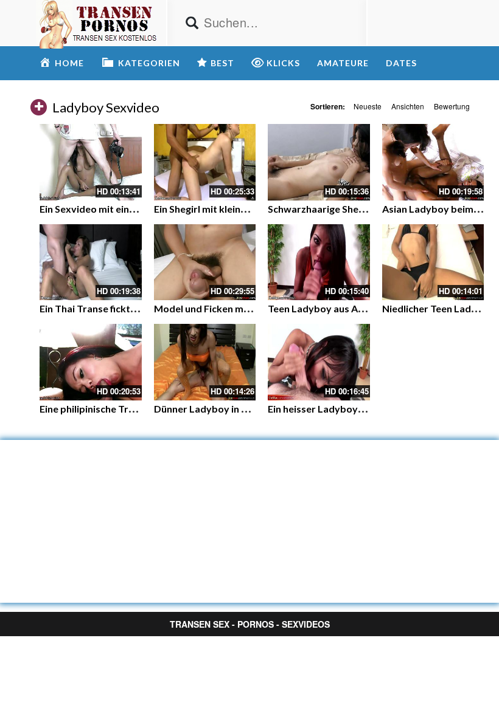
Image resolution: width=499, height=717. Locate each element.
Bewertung (452, 106)
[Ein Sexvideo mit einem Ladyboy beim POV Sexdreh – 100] (91, 162)
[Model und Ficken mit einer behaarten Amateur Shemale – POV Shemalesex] (205, 262)
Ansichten (407, 106)
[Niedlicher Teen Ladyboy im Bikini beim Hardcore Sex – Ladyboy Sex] (433, 262)
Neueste (368, 106)
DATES (401, 63)
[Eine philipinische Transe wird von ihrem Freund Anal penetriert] (91, 362)
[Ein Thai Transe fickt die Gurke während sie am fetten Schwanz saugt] (91, 262)
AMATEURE (343, 63)
